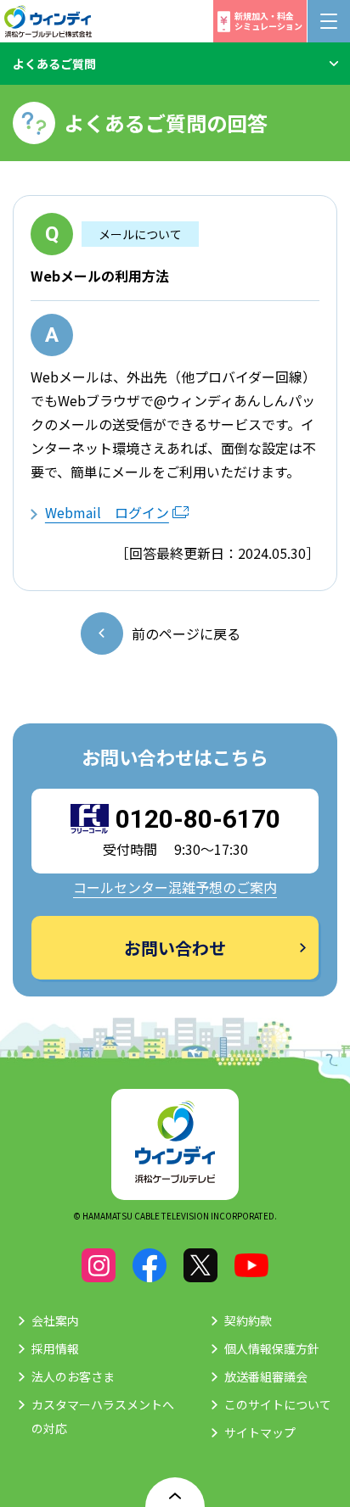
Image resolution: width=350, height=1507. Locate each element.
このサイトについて (277, 1404)
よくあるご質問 (54, 63)
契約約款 (248, 1320)
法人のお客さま (73, 1376)
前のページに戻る (186, 633)
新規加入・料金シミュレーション (268, 20)
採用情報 (55, 1348)
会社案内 (55, 1320)
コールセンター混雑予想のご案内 (175, 887)
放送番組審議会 (266, 1376)
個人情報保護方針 (271, 1348)
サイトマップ (260, 1432)
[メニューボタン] (329, 21)
